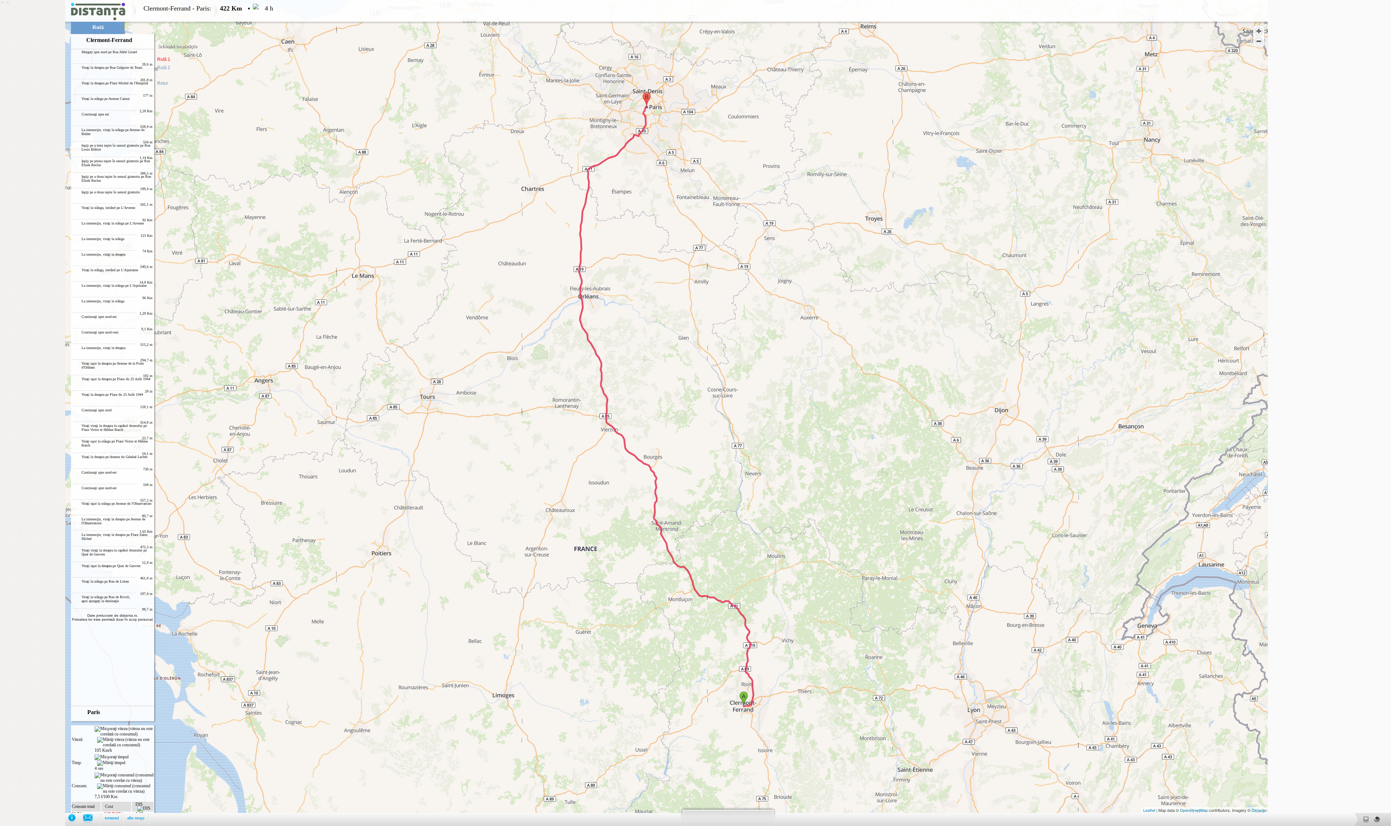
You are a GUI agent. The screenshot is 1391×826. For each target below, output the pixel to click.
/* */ (136, 411)
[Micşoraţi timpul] (112, 757)
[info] (75, 819)
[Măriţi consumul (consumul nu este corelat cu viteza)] (125, 788)
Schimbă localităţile (177, 46)
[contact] (91, 819)
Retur (162, 83)
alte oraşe (136, 818)
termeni (112, 818)
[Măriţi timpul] (111, 763)
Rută (98, 27)
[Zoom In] (1258, 31)
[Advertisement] (32, 108)
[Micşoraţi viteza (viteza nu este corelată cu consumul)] (124, 731)
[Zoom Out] (1258, 41)
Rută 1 (163, 59)
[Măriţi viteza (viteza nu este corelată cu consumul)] (125, 742)
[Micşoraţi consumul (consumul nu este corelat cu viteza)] (124, 777)
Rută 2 (163, 67)
